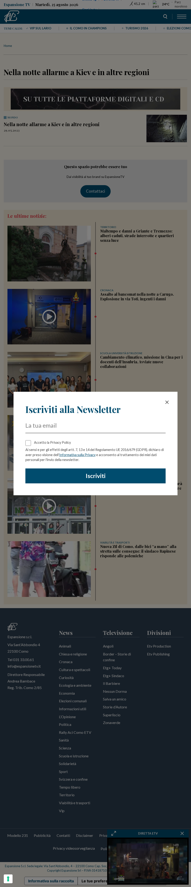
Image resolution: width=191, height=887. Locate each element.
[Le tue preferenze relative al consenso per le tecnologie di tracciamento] (8, 878)
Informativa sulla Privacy (77, 455)
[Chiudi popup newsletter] (167, 402)
